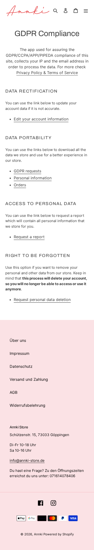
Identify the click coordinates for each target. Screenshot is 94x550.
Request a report (29, 236)
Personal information (33, 177)
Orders (20, 184)
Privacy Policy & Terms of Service (47, 72)
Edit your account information (41, 119)
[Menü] (86, 10)
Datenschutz (21, 366)
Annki (38, 534)
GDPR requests (27, 171)
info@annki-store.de (27, 460)
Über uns (18, 340)
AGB (13, 392)
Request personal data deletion (42, 299)
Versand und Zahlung (29, 379)
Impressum (19, 353)
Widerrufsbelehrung (27, 405)
